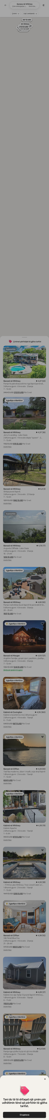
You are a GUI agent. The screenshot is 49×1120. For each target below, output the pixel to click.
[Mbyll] (45, 1079)
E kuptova (24, 1115)
